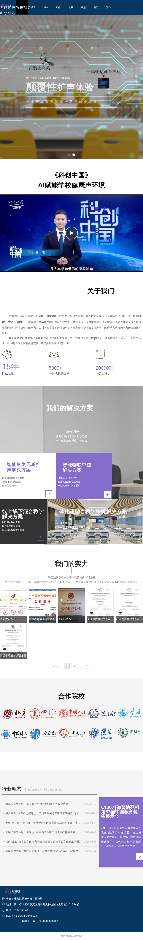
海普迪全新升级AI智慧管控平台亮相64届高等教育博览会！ (39, 804)
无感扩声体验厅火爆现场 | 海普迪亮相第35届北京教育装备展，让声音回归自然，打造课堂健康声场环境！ (43, 832)
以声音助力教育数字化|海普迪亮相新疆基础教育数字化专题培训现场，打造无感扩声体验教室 (43, 841)
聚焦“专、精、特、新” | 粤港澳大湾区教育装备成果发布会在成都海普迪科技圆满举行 (43, 822)
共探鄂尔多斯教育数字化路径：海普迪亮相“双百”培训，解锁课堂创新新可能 (43, 851)
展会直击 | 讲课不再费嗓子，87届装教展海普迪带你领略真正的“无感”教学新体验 (43, 813)
